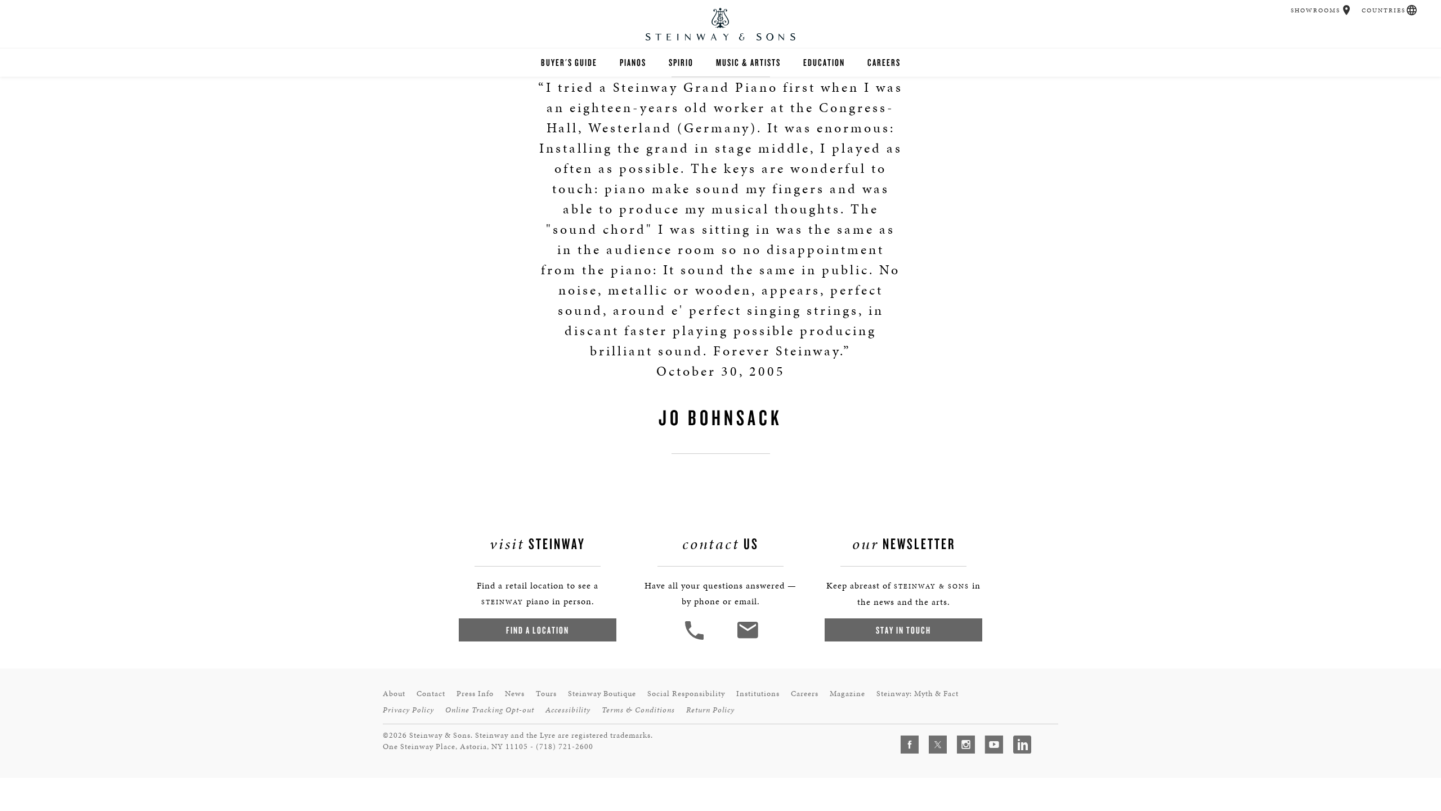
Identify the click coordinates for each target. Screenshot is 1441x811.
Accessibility (567, 710)
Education (824, 62)
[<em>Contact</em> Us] (747, 638)
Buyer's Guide (569, 62)
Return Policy (710, 710)
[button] (1346, 10)
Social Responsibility (686, 693)
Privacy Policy (408, 710)
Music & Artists (748, 62)
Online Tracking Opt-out (489, 710)
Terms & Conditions (638, 710)
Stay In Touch (903, 630)
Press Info (475, 693)
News (515, 693)
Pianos (633, 62)
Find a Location (537, 630)
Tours (546, 693)
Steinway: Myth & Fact (917, 693)
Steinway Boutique (602, 693)
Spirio (681, 62)
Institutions (758, 693)
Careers (884, 62)
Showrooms (1315, 10)
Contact (431, 693)
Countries (1384, 10)
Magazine (847, 693)
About (394, 693)
